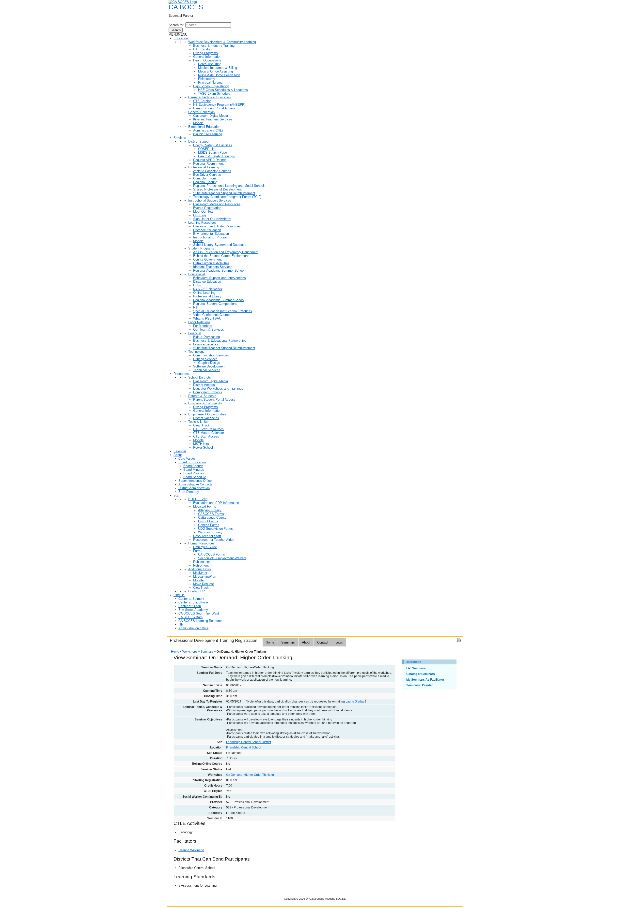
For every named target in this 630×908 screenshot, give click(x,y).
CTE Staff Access (206, 436)
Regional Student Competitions (215, 304)
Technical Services (206, 370)
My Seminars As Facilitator (425, 679)
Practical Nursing (210, 82)
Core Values (187, 458)
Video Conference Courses (212, 315)
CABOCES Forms (211, 514)
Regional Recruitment (208, 163)
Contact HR (196, 591)
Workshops (189, 651)
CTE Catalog (202, 49)
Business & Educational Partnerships (219, 340)
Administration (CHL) (208, 130)
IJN (180, 624)
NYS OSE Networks (207, 289)
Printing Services (205, 359)
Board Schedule (194, 477)
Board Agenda (193, 466)
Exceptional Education (204, 127)
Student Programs (201, 248)
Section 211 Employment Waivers (222, 558)
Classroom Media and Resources (216, 204)
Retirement (201, 565)
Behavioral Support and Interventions (219, 278)
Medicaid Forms (204, 506)
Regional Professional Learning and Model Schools (229, 186)
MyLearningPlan (204, 576)
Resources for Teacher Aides (213, 540)
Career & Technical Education (209, 97)
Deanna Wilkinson (191, 850)
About (177, 455)
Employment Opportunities (207, 414)
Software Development (209, 366)
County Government (207, 259)
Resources (181, 374)
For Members (202, 326)
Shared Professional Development (217, 189)
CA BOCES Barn (190, 617)
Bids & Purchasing (206, 337)
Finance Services (205, 344)
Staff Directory (188, 492)
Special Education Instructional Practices (222, 311)
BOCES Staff (197, 499)
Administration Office (193, 628)
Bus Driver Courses (207, 174)
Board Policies (193, 473)
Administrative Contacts (195, 484)
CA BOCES (186, 7)
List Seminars (416, 668)
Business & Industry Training (214, 45)
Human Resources (201, 543)
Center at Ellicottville (193, 602)
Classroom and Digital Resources (217, 226)
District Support (199, 141)
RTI (195, 307)
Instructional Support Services (209, 200)
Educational (196, 274)
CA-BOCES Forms (211, 554)
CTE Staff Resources (208, 429)
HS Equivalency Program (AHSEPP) (219, 104)
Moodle (198, 123)
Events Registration (207, 208)
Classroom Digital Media (210, 115)
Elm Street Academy (193, 610)
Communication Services (211, 355)
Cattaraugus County (212, 517)
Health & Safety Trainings (216, 156)
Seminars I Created (419, 685)
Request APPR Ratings (209, 160)
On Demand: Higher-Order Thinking (250, 774)
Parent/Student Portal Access (214, 108)
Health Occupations (207, 60)
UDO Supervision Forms (215, 528)
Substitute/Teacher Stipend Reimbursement (224, 193)
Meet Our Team (204, 211)
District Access (204, 385)
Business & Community (205, 403)
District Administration (194, 488)
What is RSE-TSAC (207, 318)
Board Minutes (193, 469)
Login (339, 642)
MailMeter (200, 573)
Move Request (203, 584)
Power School (203, 447)
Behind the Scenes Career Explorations (221, 256)
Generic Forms (208, 525)
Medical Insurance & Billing (217, 68)
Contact (322, 642)
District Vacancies (206, 418)
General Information (207, 57)
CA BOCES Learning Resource (200, 621)
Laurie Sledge (355, 701)
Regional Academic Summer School (218, 270)
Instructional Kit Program (211, 237)
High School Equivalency (211, 86)
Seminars (288, 642)
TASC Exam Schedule (214, 93)
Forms (197, 551)
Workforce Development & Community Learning (222, 42)
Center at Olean (189, 606)
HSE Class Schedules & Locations (223, 90)
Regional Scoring (205, 182)
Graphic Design (209, 363)
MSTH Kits (201, 444)
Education (180, 38)
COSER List (207, 149)
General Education (201, 112)
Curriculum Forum (206, 178)
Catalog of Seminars (420, 674)
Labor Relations (199, 322)
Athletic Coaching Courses (212, 171)
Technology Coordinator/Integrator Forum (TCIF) (227, 197)
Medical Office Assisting (215, 71)
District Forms (208, 521)
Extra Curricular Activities (211, 263)
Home (270, 642)
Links (197, 285)
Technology (196, 351)
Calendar (179, 451)
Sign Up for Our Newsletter (212, 219)
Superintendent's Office (195, 481)
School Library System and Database (219, 245)
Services (179, 138)
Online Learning (204, 292)
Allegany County (209, 510)
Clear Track (201, 425)
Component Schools (207, 392)
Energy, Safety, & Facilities (212, 145)
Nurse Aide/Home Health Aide (219, 75)
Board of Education (192, 462)
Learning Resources (202, 222)
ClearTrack (201, 587)
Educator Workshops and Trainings (218, 388)
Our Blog (199, 215)
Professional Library (207, 296)
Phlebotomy (206, 79)
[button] (178, 34)
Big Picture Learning (207, 134)
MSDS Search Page (212, 152)
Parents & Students (202, 396)
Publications (202, 562)
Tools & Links (198, 422)
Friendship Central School (243, 747)
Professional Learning (203, 167)
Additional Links (199, 569)
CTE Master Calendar (208, 433)
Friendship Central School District (248, 742)
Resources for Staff (207, 536)
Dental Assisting (209, 64)
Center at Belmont (191, 598)
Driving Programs (205, 53)
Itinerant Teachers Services (212, 119)
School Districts (199, 377)
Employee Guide (205, 547)
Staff (176, 495)
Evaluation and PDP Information (216, 503)
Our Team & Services (208, 329)
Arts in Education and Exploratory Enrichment (225, 252)
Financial (194, 333)
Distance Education (207, 230)
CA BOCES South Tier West (198, 613)
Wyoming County (210, 532)
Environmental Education (211, 233)
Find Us (179, 595)
